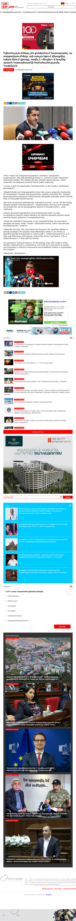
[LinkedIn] (13, 103)
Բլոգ (7, 506)
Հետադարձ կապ (47, 888)
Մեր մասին (58, 888)
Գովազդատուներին (69, 888)
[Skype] (21, 103)
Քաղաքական (8, 70)
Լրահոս (6, 338)
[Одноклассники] (5, 103)
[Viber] (16, 103)
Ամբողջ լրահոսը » (38, 432)
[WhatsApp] (19, 103)
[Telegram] (24, 103)
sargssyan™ (49, 894)
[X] (10, 103)
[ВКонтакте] (8, 103)
